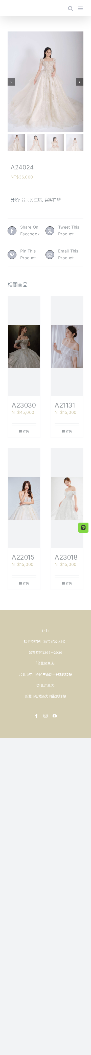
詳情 (26, 431)
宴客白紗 (53, 199)
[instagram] (45, 716)
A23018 (66, 557)
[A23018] (67, 498)
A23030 (24, 405)
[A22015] (24, 498)
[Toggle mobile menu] (80, 8)
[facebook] (36, 716)
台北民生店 (31, 199)
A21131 (65, 405)
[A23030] (24, 346)
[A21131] (67, 346)
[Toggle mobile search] (70, 8)
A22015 (23, 557)
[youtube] (55, 716)
